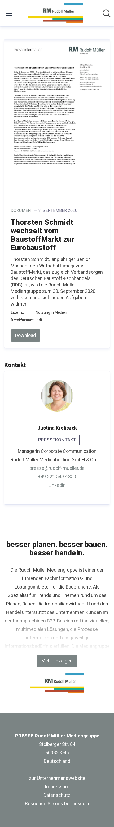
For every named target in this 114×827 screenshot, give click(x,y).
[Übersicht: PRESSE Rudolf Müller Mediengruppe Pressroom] (55, 13)
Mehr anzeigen (57, 661)
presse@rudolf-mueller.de (57, 468)
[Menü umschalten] (9, 13)
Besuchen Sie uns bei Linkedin (57, 803)
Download (25, 335)
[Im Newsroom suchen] (106, 13)
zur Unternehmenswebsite (57, 778)
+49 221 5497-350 (57, 476)
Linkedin (57, 485)
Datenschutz (57, 795)
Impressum (57, 786)
